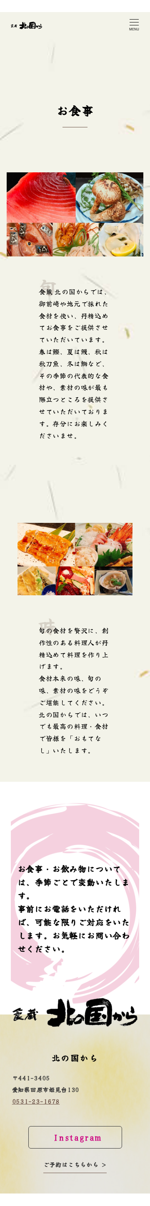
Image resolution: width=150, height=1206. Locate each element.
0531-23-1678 (36, 1101)
